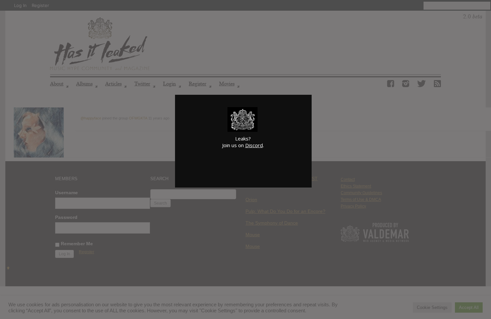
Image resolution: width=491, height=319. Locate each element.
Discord (254, 145)
